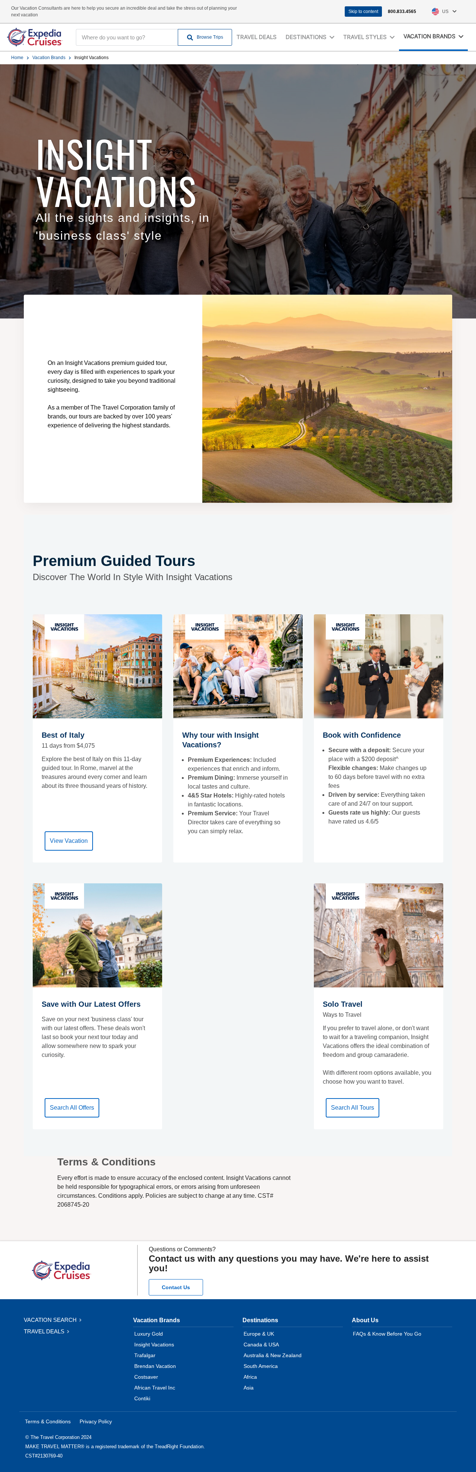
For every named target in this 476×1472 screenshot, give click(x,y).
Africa (250, 1377)
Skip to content (363, 11)
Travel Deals (257, 37)
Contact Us (176, 1287)
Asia (249, 1388)
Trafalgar (144, 1355)
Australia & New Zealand (273, 1355)
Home (17, 57)
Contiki (142, 1398)
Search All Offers (72, 1107)
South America (261, 1366)
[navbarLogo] (34, 37)
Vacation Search (51, 1320)
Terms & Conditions (48, 1421)
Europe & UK (259, 1334)
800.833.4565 (402, 11)
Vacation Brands (48, 57)
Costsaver (146, 1377)
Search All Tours (352, 1107)
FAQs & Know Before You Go (387, 1334)
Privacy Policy (96, 1421)
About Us (365, 1320)
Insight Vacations (154, 1345)
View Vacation (69, 841)
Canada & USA (261, 1345)
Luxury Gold (148, 1334)
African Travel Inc (154, 1388)
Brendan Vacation (155, 1366)
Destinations (260, 1320)
